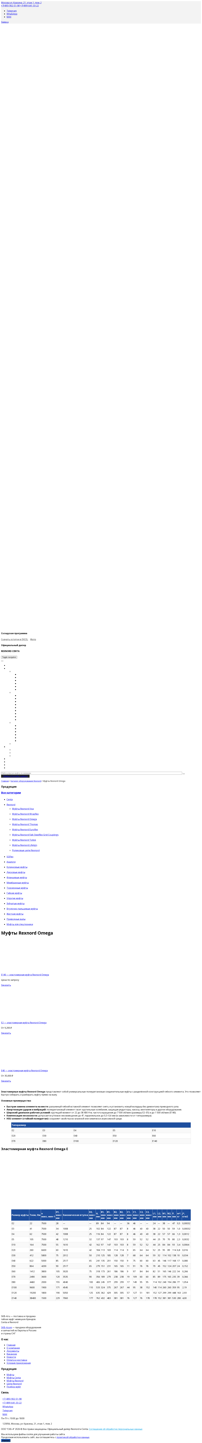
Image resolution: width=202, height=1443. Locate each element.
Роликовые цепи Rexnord (31, 719)
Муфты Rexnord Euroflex (30, 707)
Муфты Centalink (26, 686)
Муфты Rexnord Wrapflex (31, 698)
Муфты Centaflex (26, 674)
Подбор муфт (14, 758)
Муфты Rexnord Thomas (30, 704)
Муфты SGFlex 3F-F (27, 725)
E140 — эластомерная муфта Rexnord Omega (25, 974)
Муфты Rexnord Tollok (29, 713)
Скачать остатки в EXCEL (14, 639)
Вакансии (17, 752)
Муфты (10, 668)
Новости (11, 764)
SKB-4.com (6, 1327)
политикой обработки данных (72, 1437)
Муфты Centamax (27, 680)
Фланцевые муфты (17, 877)
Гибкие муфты (14, 893)
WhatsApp (12, 13)
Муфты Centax (25, 677)
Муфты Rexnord (15, 1380)
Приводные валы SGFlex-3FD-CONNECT (39, 740)
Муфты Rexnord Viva (28, 695)
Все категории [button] (11, 792)
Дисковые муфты (16, 872)
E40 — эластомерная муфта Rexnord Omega (24, 1070)
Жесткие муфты (15, 913)
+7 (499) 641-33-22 (12, 1402)
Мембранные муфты (18, 882)
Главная (11, 665)
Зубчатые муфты (15, 903)
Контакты (12, 767)
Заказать (6, 985)
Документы (18, 749)
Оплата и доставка (17, 761)
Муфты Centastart (27, 689)
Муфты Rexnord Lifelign (30, 716)
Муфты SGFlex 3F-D (28, 731)
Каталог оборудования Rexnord (26, 781)
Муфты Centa (19, 671)
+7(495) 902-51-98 (10, 5)
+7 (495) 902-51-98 (12, 1398)
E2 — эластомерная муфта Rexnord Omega (23, 1022)
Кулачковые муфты (17, 867)
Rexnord (16, 692)
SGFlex (15, 722)
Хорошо (5, 1440)
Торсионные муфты (17, 887)
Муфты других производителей (29, 743)
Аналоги (11, 861)
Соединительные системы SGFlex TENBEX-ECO (42, 737)
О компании (13, 746)
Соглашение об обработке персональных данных (115, 1429)
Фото (33, 639)
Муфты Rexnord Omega (30, 701)
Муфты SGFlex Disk (28, 734)
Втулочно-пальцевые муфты (22, 908)
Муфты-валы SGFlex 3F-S (31, 728)
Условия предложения (24, 755)
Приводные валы (16, 919)
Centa (10, 799)
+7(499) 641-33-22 (29, 5)
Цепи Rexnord (14, 1383)
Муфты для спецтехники (20, 924)
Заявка (5, 22)
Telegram (12, 10)
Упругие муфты (15, 898)
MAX (9, 16)
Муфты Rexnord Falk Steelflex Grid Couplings (41, 710)
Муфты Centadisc (27, 683)
